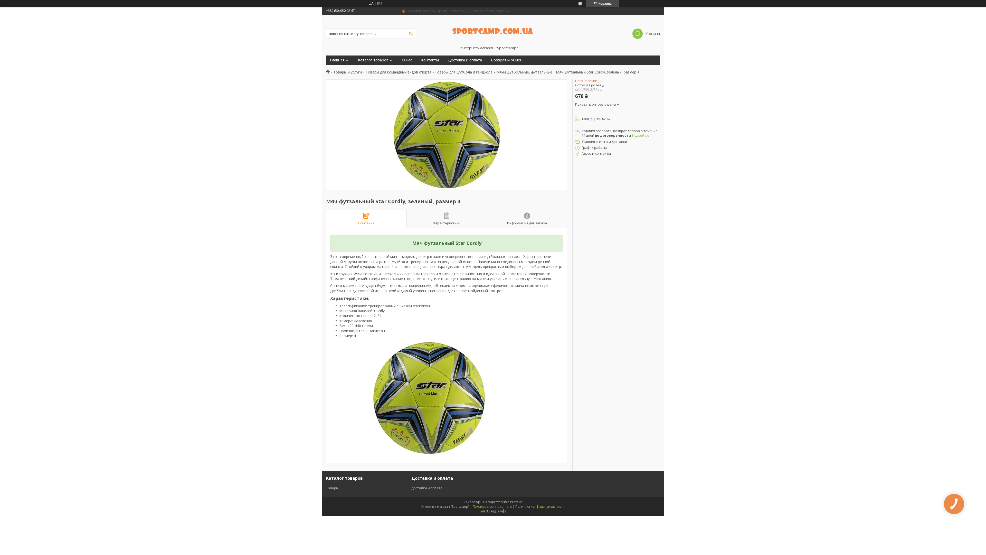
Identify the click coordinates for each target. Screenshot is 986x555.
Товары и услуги (347, 72)
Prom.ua (516, 502)
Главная (337, 60)
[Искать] (411, 34)
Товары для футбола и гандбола (463, 72)
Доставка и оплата (465, 60)
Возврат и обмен (507, 60)
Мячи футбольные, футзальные (524, 72)
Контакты (430, 60)
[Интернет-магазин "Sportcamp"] (493, 30)
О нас (407, 60)
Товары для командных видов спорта (398, 72)
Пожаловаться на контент (492, 506)
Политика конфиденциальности (540, 506)
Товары (332, 488)
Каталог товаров (373, 60)
